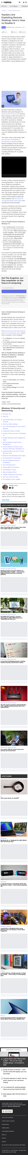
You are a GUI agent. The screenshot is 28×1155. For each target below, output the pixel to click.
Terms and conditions (7, 1117)
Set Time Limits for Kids (10, 477)
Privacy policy (5, 1124)
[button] (2, 2)
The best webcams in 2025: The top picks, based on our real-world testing (15, 1080)
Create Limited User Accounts (12, 474)
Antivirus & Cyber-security (14, 10)
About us (4, 1134)
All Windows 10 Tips (9, 470)
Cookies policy (5, 1128)
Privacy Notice (22, 297)
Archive (4, 1138)
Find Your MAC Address (10, 424)
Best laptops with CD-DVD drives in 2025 (15, 1095)
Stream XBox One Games (11, 467)
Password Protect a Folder (11, 431)
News (3, 27)
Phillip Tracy (11, 27)
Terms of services (20, 295)
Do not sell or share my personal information (13, 1145)
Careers (4, 1141)
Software (4, 10)
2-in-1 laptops (13, 6)
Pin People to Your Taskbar (11, 479)
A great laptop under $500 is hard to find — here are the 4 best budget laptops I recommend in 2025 (14, 1062)
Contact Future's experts (8, 1121)
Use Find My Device (9, 465)
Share (5, 32)
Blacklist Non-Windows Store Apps (14, 455)
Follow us (15, 32)
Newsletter (23, 32)
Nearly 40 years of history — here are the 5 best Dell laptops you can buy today (14, 1071)
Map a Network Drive (9, 472)
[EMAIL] (13, 488)
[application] (14, 165)
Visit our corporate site (14, 1106)
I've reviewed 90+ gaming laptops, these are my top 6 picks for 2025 (14, 1088)
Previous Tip (7, 414)
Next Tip (5, 416)
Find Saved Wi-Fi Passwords (12, 458)
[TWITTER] (10, 488)
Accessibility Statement (8, 1131)
